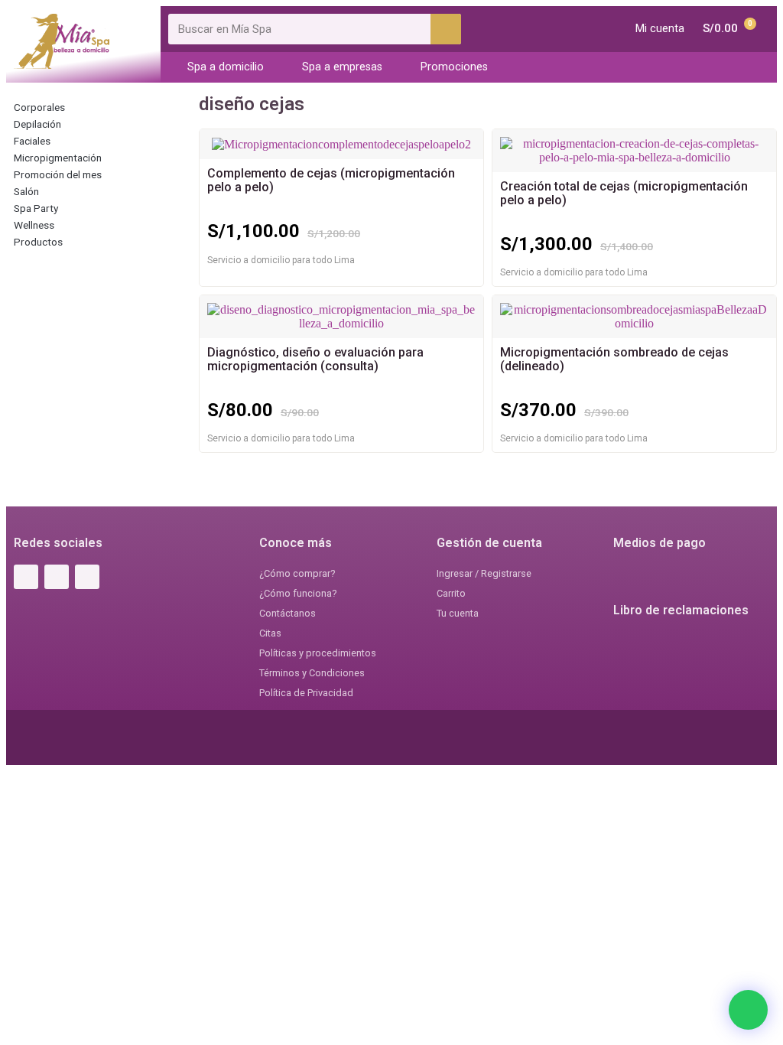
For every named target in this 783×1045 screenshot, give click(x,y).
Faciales (32, 141)
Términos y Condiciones (312, 673)
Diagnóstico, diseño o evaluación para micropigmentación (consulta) (315, 359)
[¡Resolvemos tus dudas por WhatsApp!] (748, 1010)
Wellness (34, 225)
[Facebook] (26, 577)
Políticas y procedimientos (317, 653)
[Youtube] (87, 577)
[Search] (445, 29)
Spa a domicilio (225, 66)
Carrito (451, 593)
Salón (26, 191)
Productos (38, 242)
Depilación (37, 124)
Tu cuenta (458, 613)
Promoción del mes (58, 174)
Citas (270, 633)
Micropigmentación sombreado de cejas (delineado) (614, 359)
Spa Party (36, 208)
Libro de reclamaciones (681, 610)
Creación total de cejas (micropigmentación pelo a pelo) (624, 193)
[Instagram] (56, 577)
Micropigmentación (58, 157)
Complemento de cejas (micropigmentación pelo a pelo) (331, 180)
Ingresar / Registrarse (484, 573)
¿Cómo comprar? (297, 573)
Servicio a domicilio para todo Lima (281, 260)
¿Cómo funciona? (297, 593)
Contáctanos (287, 613)
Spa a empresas (342, 66)
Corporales (39, 107)
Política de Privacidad (306, 692)
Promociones (454, 66)
